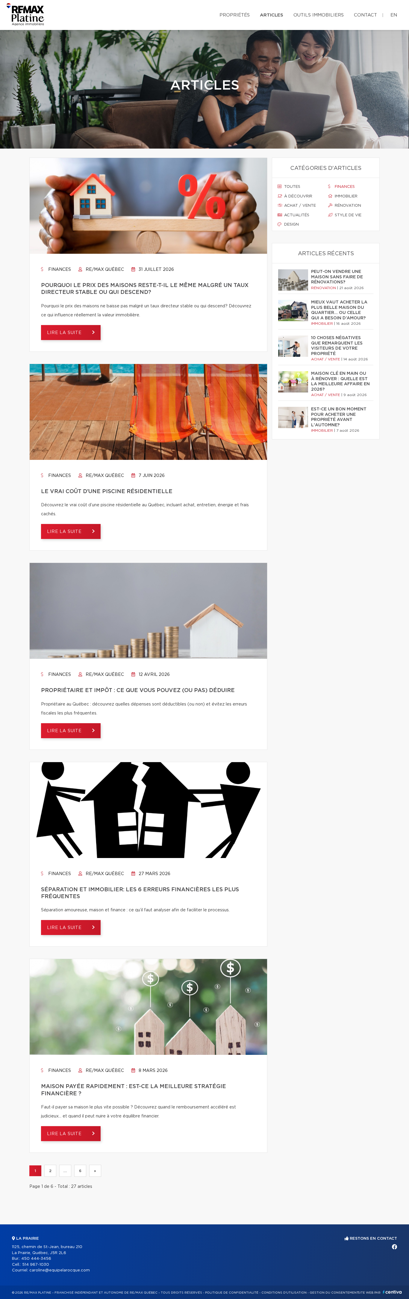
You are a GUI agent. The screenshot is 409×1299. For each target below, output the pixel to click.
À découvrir (297, 196)
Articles (271, 15)
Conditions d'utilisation (284, 1292)
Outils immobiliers (318, 15)
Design (291, 224)
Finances (59, 270)
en (393, 15)
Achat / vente (299, 206)
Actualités (296, 215)
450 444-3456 (36, 1259)
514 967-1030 (35, 1265)
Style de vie (347, 215)
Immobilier (346, 196)
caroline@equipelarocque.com (59, 1270)
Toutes (291, 187)
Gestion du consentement (334, 1292)
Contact (365, 15)
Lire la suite (65, 333)
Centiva (392, 1292)
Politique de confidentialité (231, 1292)
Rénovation (347, 206)
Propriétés (234, 15)
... (65, 1171)
